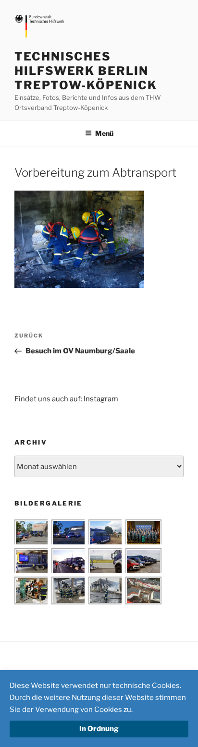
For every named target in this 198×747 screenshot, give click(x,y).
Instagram (101, 399)
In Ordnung (99, 728)
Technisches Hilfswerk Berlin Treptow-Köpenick (85, 70)
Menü (104, 133)
